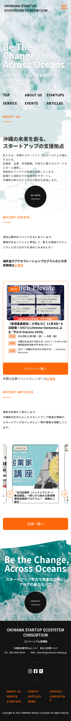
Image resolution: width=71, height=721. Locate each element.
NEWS (32, 701)
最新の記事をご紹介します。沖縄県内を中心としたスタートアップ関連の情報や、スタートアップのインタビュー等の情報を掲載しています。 (35, 419)
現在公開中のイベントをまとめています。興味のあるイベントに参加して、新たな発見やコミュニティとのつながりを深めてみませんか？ (35, 242)
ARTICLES (55, 103)
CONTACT (56, 691)
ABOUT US (33, 95)
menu (64, 7)
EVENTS (31, 103)
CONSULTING (57, 698)
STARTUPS (55, 95)
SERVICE (10, 103)
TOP (6, 95)
